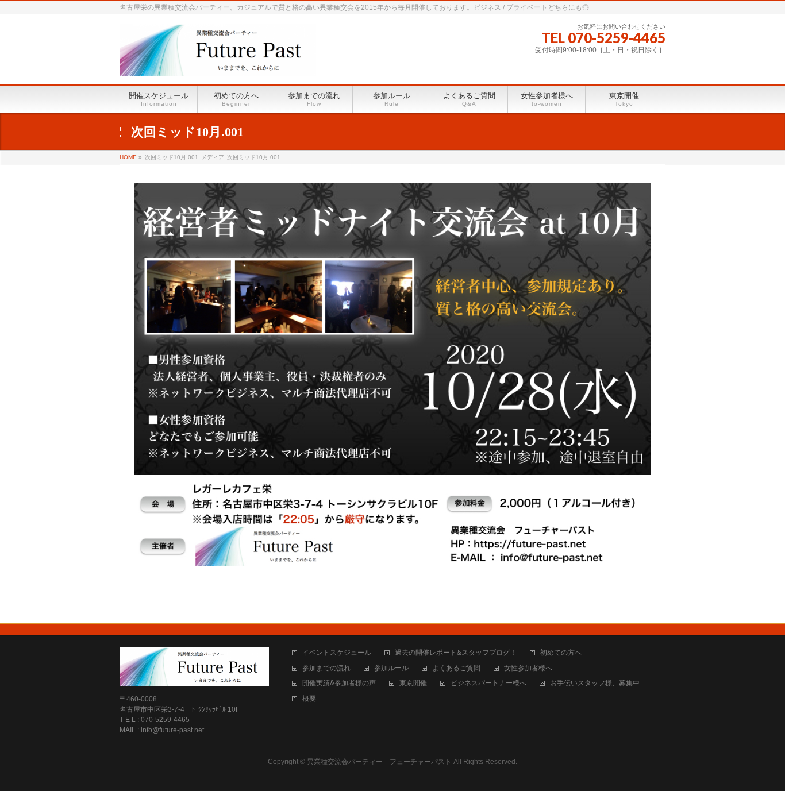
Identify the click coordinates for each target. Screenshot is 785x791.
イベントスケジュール (336, 653)
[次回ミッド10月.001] (392, 376)
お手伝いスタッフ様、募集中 (595, 683)
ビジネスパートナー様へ (488, 683)
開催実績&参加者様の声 (339, 683)
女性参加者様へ (528, 668)
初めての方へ (561, 653)
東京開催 (413, 683)
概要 (309, 699)
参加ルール (391, 668)
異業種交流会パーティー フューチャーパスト (379, 762)
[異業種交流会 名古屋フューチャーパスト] (218, 62)
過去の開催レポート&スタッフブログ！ (456, 653)
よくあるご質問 (456, 668)
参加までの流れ (326, 668)
